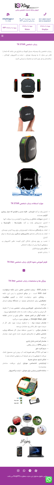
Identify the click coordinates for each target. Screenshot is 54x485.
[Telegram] (30, 470)
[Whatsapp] (24, 470)
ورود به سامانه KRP (9, 28)
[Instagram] (18, 470)
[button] (2, 35)
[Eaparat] (36, 470)
